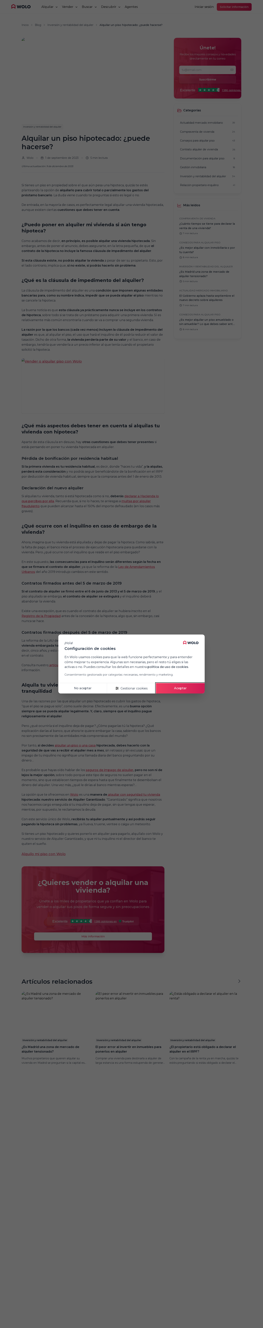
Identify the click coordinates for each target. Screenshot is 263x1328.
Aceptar (180, 688)
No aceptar (82, 688)
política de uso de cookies (167, 667)
